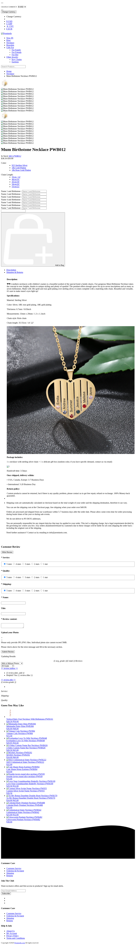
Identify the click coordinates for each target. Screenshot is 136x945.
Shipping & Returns (14, 272)
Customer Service (13, 868)
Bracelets (10, 45)
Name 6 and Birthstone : (11, 205)
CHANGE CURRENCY (9, 7)
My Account (11, 933)
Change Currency (8, 12)
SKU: (15, 156)
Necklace (10, 43)
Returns (9, 875)
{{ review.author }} (9, 668)
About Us (10, 931)
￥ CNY (10, 26)
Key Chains (17, 59)
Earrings (15, 62)
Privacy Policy (12, 936)
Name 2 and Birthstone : (11, 194)
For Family (16, 50)
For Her (15, 55)
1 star (45, 564)
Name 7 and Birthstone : (11, 208)
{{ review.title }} (8, 680)
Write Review (7, 552)
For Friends (16, 52)
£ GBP (9, 24)
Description (11, 270)
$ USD (9, 21)
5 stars (9, 564)
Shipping (10, 873)
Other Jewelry (12, 57)
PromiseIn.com (19, 943)
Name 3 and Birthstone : (11, 197)
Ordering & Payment (15, 871)
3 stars (27, 564)
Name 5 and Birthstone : (11, 202)
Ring (8, 40)
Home (9, 71)
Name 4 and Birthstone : (11, 199)
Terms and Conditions (15, 938)
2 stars (36, 564)
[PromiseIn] (6, 33)
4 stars (18, 564)
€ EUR (9, 29)
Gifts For (10, 47)
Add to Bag (59, 265)
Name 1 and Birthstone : (11, 191)
